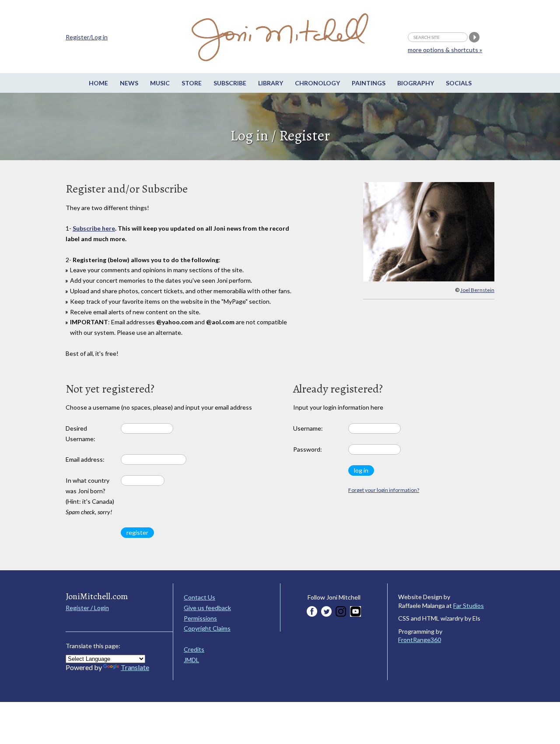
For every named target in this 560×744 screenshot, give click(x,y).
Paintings (368, 83)
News (129, 83)
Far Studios (468, 605)
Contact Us (199, 597)
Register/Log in (87, 37)
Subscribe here (94, 228)
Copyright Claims (207, 628)
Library (270, 83)
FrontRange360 (419, 639)
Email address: (85, 459)
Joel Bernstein (477, 290)
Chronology (317, 83)
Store (192, 83)
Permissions (200, 618)
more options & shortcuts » (445, 49)
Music (160, 83)
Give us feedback (207, 607)
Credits (194, 649)
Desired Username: (80, 433)
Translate (135, 667)
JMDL (191, 659)
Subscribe (230, 83)
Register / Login (87, 607)
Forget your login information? (383, 490)
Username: (308, 428)
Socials (459, 83)
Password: (307, 449)
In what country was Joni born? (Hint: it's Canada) (90, 496)
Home (98, 83)
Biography (415, 83)
